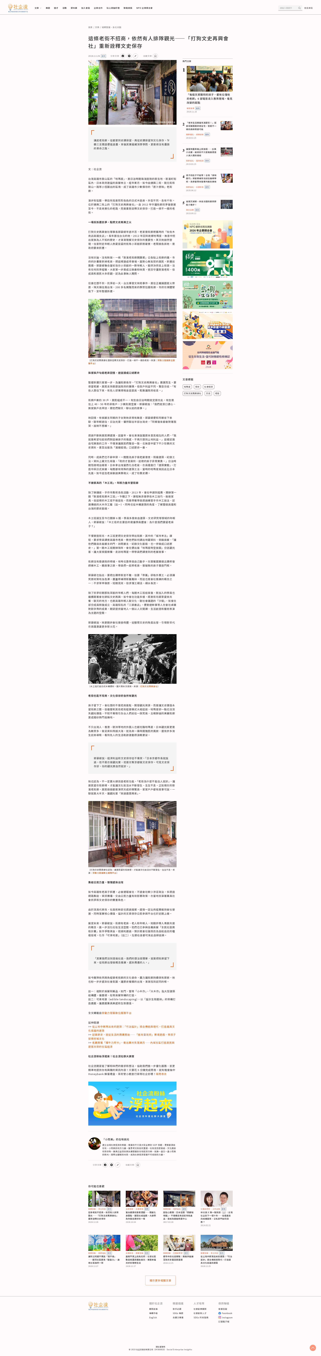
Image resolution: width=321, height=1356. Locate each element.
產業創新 (200, 134)
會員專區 (308, 7)
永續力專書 (178, 1317)
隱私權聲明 (160, 1346)
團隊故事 (153, 1308)
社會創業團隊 (200, 1308)
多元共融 (117, 27)
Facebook (227, 1313)
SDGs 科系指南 (201, 1317)
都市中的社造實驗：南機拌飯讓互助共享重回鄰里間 (178, 1258)
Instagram (227, 1317)
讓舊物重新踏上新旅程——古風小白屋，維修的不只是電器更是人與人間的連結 (201, 152)
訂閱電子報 (223, 1321)
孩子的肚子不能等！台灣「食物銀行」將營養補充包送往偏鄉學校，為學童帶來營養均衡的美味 (201, 178)
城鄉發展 (106, 27)
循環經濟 (200, 160)
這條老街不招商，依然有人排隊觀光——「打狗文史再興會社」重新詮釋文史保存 (103, 1215)
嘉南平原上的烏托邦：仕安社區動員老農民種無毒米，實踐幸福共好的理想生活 (141, 1259)
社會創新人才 (200, 1313)
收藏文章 (147, 55)
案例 (103, 56)
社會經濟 (208, 386)
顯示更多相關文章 (160, 1280)
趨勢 (198, 108)
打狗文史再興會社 (149, 686)
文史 (208, 393)
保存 (197, 386)
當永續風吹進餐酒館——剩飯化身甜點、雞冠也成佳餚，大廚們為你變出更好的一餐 (141, 1215)
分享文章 (114, 55)
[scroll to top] (313, 1348)
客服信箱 (222, 1308)
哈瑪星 (187, 386)
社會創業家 (205, 1209)
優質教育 (190, 108)
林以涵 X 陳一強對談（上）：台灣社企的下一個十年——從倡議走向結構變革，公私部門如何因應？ (217, 1217)
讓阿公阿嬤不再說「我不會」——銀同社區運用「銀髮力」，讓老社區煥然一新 (104, 1259)
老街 (217, 393)
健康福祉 (190, 134)
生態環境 (129, 1209)
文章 (97, 27)
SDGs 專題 (178, 1313)
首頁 (90, 27)
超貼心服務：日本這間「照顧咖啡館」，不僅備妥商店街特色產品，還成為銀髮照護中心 (178, 1215)
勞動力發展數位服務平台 (104, 872)
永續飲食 (200, 187)
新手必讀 (177, 1308)
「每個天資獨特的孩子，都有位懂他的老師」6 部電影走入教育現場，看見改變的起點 (209, 98)
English (153, 1317)
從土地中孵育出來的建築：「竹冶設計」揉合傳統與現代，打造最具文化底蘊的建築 (216, 1259)
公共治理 (216, 1209)
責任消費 (190, 210)
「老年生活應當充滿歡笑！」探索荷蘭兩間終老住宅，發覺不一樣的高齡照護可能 (201, 126)
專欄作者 (153, 1313)
